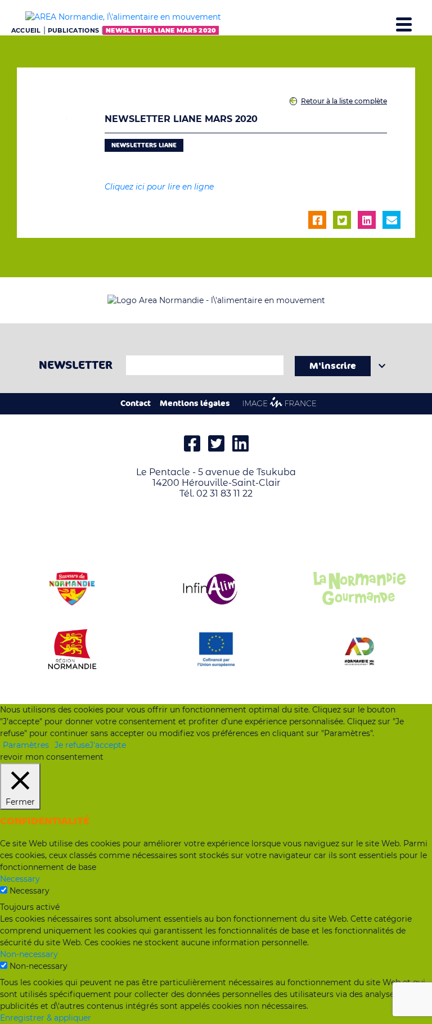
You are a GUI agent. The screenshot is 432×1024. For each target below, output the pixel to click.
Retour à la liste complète (344, 101)
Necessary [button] (20, 879)
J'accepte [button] (107, 745)
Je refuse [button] (72, 745)
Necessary (30, 891)
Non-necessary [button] (29, 954)
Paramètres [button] (26, 745)
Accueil (26, 30)
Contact (135, 403)
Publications (73, 30)
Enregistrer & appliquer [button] (45, 1018)
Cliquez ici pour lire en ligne (159, 187)
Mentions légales (195, 403)
